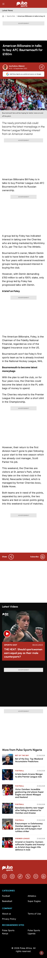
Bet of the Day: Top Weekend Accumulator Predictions (29, 760)
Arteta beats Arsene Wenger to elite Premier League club (29, 775)
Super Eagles (34, 901)
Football (19, 771)
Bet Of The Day (22, 755)
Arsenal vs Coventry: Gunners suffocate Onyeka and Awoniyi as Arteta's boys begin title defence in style (30, 846)
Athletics (32, 896)
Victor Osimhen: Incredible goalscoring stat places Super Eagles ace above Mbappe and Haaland (29, 793)
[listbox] (23, 665)
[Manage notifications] (41, 953)
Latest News (7, 10)
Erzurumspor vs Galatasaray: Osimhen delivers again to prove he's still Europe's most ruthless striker (29, 827)
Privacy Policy (9, 919)
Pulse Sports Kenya (8, 932)
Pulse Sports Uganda (34, 932)
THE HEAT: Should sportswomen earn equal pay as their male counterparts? (23, 653)
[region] (23, 665)
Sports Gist (11, 16)
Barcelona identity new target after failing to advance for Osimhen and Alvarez (29, 810)
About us (6, 913)
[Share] (41, 67)
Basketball (7, 901)
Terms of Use (34, 913)
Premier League (22, 838)
